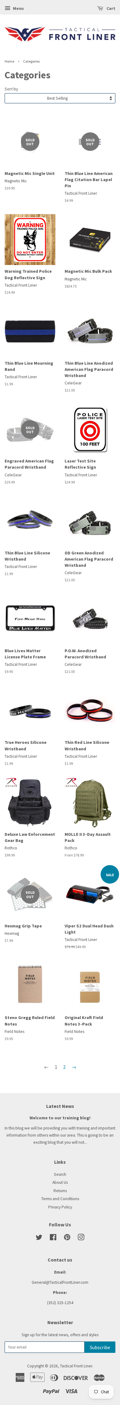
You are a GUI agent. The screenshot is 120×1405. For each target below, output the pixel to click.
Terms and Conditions (60, 1198)
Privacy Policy (60, 1207)
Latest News (60, 1106)
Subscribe (100, 1347)
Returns (60, 1190)
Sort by (11, 89)
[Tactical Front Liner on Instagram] (81, 1238)
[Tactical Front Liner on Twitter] (39, 1238)
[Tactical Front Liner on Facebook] (53, 1238)
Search (60, 1174)
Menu (18, 8)
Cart (110, 8)
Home (9, 61)
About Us (60, 1182)
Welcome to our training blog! (60, 1118)
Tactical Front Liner (76, 1366)
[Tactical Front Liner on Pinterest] (67, 1238)
